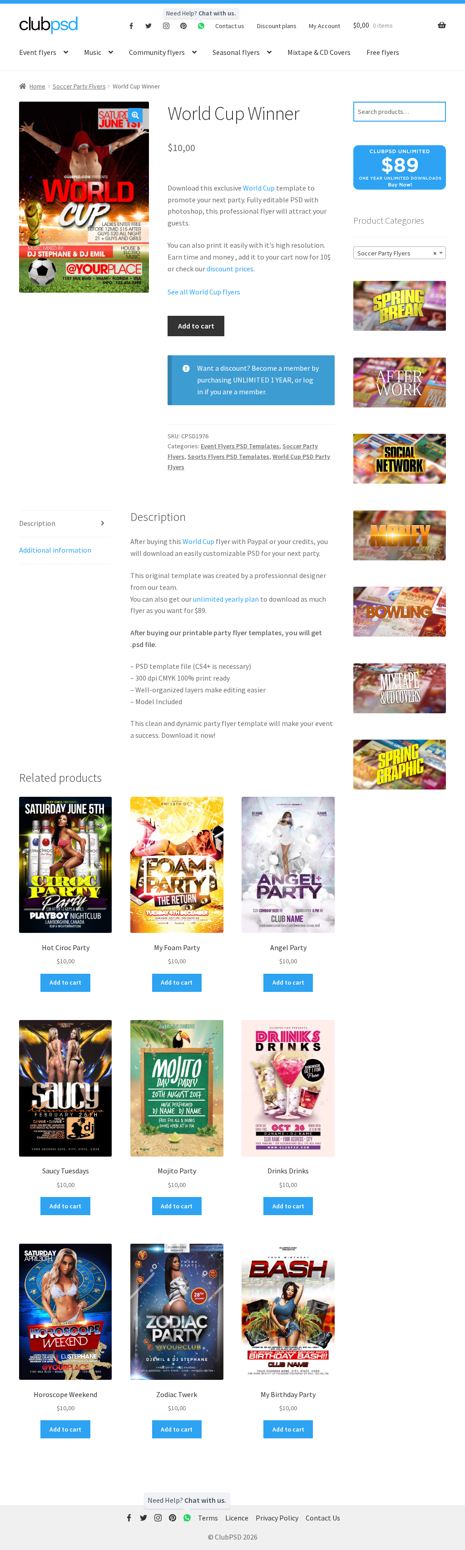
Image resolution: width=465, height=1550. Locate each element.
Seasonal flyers (236, 52)
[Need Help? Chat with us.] (187, 1518)
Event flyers (37, 52)
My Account (324, 26)
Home (37, 86)
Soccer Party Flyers (79, 86)
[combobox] (399, 252)
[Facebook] (131, 25)
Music (92, 52)
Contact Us (323, 1517)
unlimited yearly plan (226, 598)
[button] (135, 115)
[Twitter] (149, 25)
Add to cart (196, 325)
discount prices (230, 268)
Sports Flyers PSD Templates (228, 456)
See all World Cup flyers (204, 291)
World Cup (259, 187)
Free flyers (382, 52)
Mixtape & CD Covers (319, 52)
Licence (236, 1517)
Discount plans (277, 26)
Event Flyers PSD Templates (240, 446)
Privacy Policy (277, 1517)
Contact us (229, 26)
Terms (208, 1517)
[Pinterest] (184, 25)
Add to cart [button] (65, 982)
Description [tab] (37, 523)
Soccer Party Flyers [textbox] (396, 253)
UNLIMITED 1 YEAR (262, 379)
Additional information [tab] (55, 549)
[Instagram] (166, 25)
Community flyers (157, 52)
